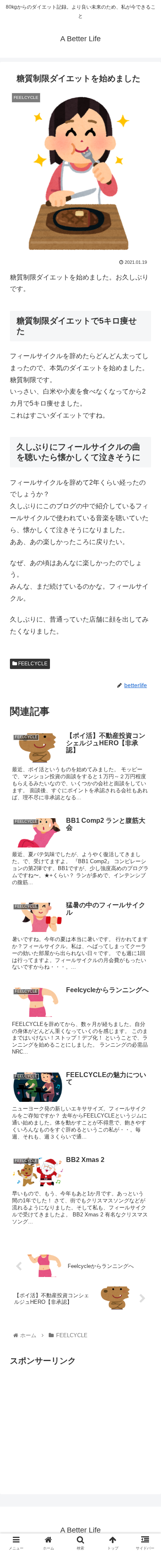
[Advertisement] (79, 1426)
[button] (144, 1005)
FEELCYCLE (32, 664)
